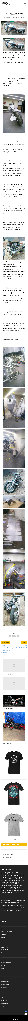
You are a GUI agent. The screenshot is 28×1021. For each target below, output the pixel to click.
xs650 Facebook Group (6, 931)
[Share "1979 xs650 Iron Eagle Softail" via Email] (18, 636)
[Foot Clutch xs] (14, 665)
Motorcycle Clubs (5, 981)
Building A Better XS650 (6, 956)
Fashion (3, 965)
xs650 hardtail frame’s (8, 857)
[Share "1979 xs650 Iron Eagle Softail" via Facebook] (10, 636)
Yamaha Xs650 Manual (8, 854)
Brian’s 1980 (7, 743)
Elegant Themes (11, 1017)
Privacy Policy (7, 902)
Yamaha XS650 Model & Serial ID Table (11, 851)
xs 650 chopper (4, 1006)
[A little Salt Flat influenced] (14, 701)
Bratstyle (3, 952)
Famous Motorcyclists (6, 962)
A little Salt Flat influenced (12, 709)
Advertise (3, 934)
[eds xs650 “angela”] (14, 683)
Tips (2, 997)
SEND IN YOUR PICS (5, 925)
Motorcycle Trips (5, 984)
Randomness (4, 987)
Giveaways (3, 971)
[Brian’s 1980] (14, 726)
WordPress (23, 1017)
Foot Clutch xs (8, 674)
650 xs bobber (4, 949)
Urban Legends (4, 1000)
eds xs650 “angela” (9, 692)
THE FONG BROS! (5, 994)
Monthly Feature (9, 17)
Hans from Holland (5, 975)
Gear (2, 968)
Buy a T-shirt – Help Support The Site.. (11, 848)
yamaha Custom (19, 17)
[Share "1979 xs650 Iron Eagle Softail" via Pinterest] (15, 636)
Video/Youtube (4, 1003)
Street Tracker (4, 990)
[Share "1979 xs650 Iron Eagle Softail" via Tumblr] (12, 636)
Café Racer (3, 959)
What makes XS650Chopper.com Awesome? (11, 872)
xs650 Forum (4, 928)
